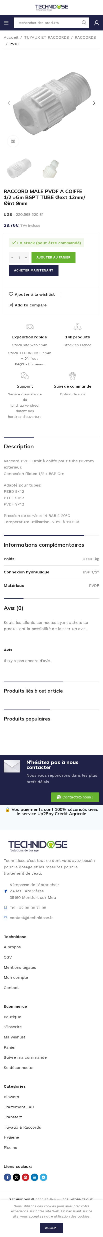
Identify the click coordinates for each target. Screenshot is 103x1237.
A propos (12, 947)
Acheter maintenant (34, 270)
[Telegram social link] (43, 1177)
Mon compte (16, 977)
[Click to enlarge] (13, 141)
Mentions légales (20, 967)
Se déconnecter (19, 1067)
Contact (11, 987)
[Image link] (37, 845)
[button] (9, 103)
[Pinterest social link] (25, 1177)
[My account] (97, 23)
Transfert (13, 1117)
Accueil (11, 37)
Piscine (10, 1147)
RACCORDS (85, 37)
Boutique (12, 1016)
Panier (10, 1047)
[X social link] (16, 1177)
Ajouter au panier (53, 257)
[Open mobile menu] (6, 23)
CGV (8, 957)
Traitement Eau (19, 1107)
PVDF (15, 43)
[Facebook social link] (7, 1177)
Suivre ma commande (25, 1057)
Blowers (11, 1096)
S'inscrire (13, 1026)
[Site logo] (51, 7)
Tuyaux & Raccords (22, 1127)
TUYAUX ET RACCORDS (46, 37)
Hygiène (11, 1137)
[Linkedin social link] (34, 1177)
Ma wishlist (14, 1037)
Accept (51, 1228)
